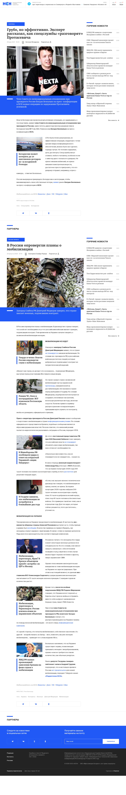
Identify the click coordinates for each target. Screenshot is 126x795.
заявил (56, 182)
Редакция (10, 753)
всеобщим (31, 528)
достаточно (69, 472)
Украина (23, 697)
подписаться (111, 741)
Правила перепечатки (14, 771)
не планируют (70, 442)
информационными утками (59, 421)
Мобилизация (64, 697)
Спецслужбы (25, 206)
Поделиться (45, 42)
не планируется (51, 353)
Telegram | (60, 194)
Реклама (10, 760)
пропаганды (50, 386)
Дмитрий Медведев (51, 697)
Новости (41, 194)
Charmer (116, 771)
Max (66, 194)
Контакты (10, 757)
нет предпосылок (59, 670)
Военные (40, 697)
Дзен (48, 194)
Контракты (31, 697)
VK (53, 194)
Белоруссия (35, 206)
